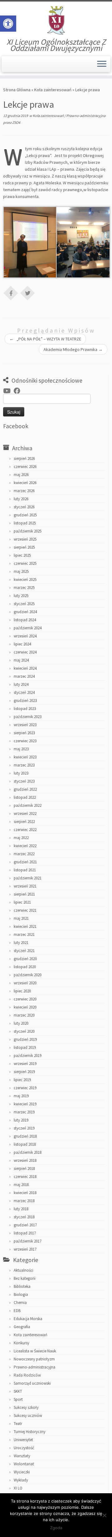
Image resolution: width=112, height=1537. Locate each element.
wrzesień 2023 (25, 724)
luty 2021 (21, 942)
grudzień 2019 (25, 1039)
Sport (18, 1399)
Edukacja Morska (28, 1318)
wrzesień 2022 (25, 813)
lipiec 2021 (22, 902)
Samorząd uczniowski (32, 1383)
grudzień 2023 (25, 700)
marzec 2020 (24, 1015)
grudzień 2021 (25, 862)
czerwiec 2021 (25, 910)
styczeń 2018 (24, 1217)
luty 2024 (21, 684)
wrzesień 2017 (25, 1249)
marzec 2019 (24, 1112)
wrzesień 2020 (25, 983)
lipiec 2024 (22, 644)
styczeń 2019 (24, 1128)
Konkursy (21, 1343)
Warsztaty (22, 1455)
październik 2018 (27, 1152)
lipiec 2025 (22, 555)
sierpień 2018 (24, 1168)
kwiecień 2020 (25, 1007)
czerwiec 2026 (25, 466)
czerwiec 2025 (25, 563)
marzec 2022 (24, 853)
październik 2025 (27, 531)
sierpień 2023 (24, 732)
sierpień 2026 (24, 458)
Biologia (21, 1294)
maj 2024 (21, 660)
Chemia (20, 1302)
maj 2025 (21, 571)
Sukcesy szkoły (26, 1407)
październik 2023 (27, 716)
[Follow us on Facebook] (18, 391)
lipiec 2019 (22, 1079)
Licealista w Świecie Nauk (35, 1351)
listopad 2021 (25, 870)
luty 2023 (21, 773)
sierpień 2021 (24, 894)
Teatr (18, 1423)
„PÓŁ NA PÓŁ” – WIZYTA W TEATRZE (45, 339)
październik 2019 (27, 1055)
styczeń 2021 (24, 950)
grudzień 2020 (25, 958)
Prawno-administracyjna (85, 115)
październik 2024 (27, 628)
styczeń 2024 (24, 692)
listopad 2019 (25, 1047)
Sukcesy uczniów (28, 1415)
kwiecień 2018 (25, 1192)
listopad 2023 (25, 708)
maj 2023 (21, 749)
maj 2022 (21, 837)
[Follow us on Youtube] (8, 391)
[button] (8, 24)
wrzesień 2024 (25, 636)
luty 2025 (21, 595)
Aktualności (23, 1270)
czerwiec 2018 (25, 1176)
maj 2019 (21, 1096)
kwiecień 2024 (25, 668)
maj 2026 (21, 474)
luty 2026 (21, 498)
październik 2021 (27, 878)
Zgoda (56, 1527)
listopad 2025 (25, 523)
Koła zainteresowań (53, 89)
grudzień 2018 (25, 1136)
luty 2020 (21, 1023)
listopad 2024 (25, 619)
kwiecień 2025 (25, 579)
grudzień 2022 (25, 789)
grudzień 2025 (25, 515)
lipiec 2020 (22, 991)
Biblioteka (22, 1286)
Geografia (22, 1326)
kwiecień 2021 (25, 926)
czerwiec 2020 (25, 999)
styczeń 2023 (24, 781)
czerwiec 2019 (25, 1087)
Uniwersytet (23, 1439)
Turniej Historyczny (29, 1431)
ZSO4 (16, 122)
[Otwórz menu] (101, 64)
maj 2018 (21, 1184)
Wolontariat (24, 1464)
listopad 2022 (25, 797)
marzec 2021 (24, 934)
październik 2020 (27, 974)
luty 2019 (21, 1120)
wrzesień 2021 (25, 886)
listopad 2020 (25, 966)
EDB (17, 1310)
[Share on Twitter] (27, 292)
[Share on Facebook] (11, 292)
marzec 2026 (24, 490)
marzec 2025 (24, 587)
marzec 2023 (24, 765)
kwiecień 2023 (25, 757)
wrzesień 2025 (25, 539)
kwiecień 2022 (25, 845)
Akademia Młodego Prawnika (73, 349)
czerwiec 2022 (25, 829)
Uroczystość (24, 1447)
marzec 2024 (24, 676)
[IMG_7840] (30, 242)
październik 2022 (27, 805)
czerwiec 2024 (25, 652)
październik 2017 (27, 1241)
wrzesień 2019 (25, 1063)
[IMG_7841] (83, 242)
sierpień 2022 (24, 821)
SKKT (18, 1391)
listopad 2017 (25, 1233)
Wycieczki (22, 1472)
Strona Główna (16, 89)
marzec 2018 (24, 1200)
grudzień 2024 (25, 611)
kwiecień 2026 (25, 482)
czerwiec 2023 (25, 741)
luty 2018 (21, 1208)
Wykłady (21, 1480)
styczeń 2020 (24, 1031)
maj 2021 (21, 918)
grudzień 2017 (25, 1225)
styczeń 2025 (24, 603)
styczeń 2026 (24, 507)
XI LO (18, 1488)
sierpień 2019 (24, 1071)
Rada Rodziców (27, 1375)
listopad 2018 (25, 1144)
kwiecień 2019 (25, 1104)
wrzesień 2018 (25, 1160)
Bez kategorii (24, 1278)
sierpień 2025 (24, 547)
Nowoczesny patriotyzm (34, 1359)
